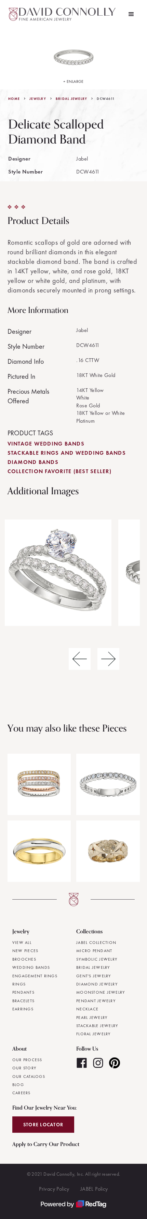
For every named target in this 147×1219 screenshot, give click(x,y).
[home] (63, 14)
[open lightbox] (58, 572)
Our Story (24, 1068)
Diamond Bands (33, 462)
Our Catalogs (28, 1076)
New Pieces (25, 950)
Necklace (87, 1009)
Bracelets (23, 1000)
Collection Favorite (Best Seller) (59, 471)
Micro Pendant (94, 950)
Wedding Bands (31, 967)
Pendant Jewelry (96, 1000)
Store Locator (43, 1125)
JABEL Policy (94, 1188)
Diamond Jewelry (97, 984)
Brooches (24, 959)
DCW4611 (106, 99)
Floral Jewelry (93, 1034)
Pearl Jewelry (91, 1017)
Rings (19, 984)
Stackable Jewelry (97, 1025)
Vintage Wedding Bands (46, 443)
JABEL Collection (96, 942)
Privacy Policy (54, 1188)
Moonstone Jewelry (100, 992)
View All (21, 942)
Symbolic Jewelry (96, 959)
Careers (21, 1092)
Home (14, 99)
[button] (131, 14)
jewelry (37, 99)
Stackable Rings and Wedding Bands (67, 453)
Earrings (23, 1009)
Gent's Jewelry (93, 976)
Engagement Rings (34, 976)
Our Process (27, 1059)
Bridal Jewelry (72, 99)
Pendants (23, 992)
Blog (18, 1084)
